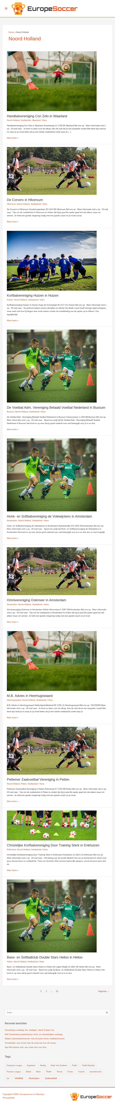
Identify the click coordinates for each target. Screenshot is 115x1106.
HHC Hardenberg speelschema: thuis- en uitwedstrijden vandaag (33, 1034)
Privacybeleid (9, 1098)
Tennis (59, 1072)
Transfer (81, 1072)
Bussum (10, 412)
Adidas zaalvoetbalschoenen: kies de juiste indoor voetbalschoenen (35, 1039)
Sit (37, 1094)
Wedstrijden (34, 1078)
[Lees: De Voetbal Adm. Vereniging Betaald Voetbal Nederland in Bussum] (52, 366)
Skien (38, 1072)
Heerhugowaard (14, 700)
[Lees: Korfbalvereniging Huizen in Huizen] (52, 260)
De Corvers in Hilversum (25, 200)
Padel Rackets (88, 1065)
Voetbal (19, 1078)
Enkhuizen (11, 850)
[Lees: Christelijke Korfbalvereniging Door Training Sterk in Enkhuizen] (52, 825)
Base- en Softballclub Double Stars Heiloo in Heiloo (44, 957)
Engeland (31, 1065)
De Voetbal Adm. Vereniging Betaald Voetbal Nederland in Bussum (56, 407)
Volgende (103, 991)
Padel (74, 1065)
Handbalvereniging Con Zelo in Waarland (37, 116)
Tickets (70, 1072)
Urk (7, 1078)
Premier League (14, 1072)
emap (40, 1094)
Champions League (14, 1065)
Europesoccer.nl (27, 1094)
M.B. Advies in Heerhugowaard (30, 696)
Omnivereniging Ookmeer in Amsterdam (36, 600)
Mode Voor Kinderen (59, 1065)
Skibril (28, 1072)
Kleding (43, 1065)
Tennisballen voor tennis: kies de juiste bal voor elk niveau (30, 1043)
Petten (24, 784)
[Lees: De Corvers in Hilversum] (52, 171)
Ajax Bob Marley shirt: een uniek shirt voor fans (26, 1047)
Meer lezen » (13, 138)
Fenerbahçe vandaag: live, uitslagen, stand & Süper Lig (29, 1030)
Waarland (36, 120)
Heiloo (9, 962)
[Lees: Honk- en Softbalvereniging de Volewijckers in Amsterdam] (52, 475)
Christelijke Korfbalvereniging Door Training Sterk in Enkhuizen (53, 845)
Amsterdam (12, 520)
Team (48, 1071)
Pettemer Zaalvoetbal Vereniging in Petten (38, 779)
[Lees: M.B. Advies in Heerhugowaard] (52, 661)
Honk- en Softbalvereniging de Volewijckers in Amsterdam (49, 516)
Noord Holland (13, 120)
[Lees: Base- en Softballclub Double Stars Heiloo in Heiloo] (52, 916)
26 (57, 991)
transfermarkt (95, 1072)
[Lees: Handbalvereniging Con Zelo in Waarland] (52, 81)
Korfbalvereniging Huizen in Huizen (32, 295)
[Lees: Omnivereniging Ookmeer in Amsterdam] (52, 571)
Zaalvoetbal (51, 1078)
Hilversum (11, 204)
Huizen (10, 300)
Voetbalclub (26, 120)
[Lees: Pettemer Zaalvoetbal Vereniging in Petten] (52, 750)
